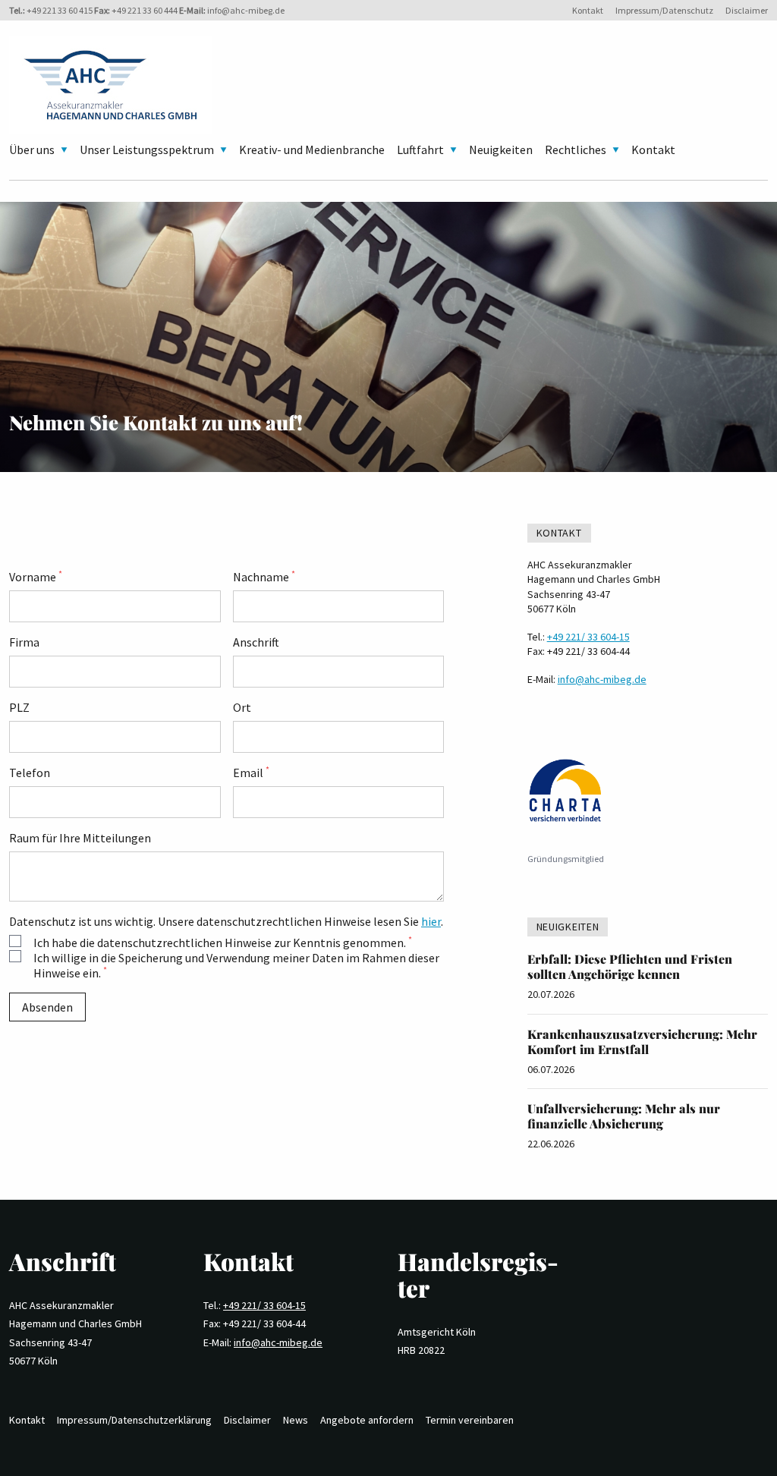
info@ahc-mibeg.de (246, 10)
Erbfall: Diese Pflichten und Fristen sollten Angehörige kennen (629, 966)
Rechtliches (575, 149)
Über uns (32, 149)
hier (431, 921)
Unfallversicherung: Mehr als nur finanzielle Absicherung (623, 1115)
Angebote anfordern (367, 1420)
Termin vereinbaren (470, 1420)
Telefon (29, 772)
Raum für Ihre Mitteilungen (80, 837)
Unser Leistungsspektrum (147, 149)
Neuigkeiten (501, 149)
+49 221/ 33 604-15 (588, 637)
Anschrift (256, 642)
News (295, 1420)
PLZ (19, 707)
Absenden (47, 1007)
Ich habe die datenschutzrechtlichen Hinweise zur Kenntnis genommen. (222, 942)
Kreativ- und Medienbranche (312, 149)
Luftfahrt (420, 149)
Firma (24, 642)
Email (251, 772)
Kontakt (587, 10)
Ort (242, 707)
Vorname (35, 576)
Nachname (264, 576)
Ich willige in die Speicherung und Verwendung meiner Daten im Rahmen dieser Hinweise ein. (236, 965)
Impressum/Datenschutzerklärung (134, 1420)
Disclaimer (746, 10)
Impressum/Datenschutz (664, 10)
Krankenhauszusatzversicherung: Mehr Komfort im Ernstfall (642, 1041)
